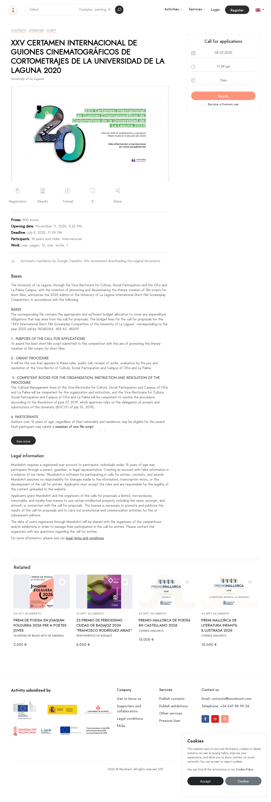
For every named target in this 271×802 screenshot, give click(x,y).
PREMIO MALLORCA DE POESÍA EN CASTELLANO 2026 (165, 623)
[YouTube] (215, 719)
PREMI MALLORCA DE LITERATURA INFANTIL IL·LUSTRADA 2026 (219, 625)
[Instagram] (225, 719)
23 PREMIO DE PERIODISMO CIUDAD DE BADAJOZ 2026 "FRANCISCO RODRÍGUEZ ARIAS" (104, 625)
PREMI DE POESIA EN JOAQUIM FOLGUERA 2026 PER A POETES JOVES (40, 625)
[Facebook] (205, 719)
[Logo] (13, 9)
